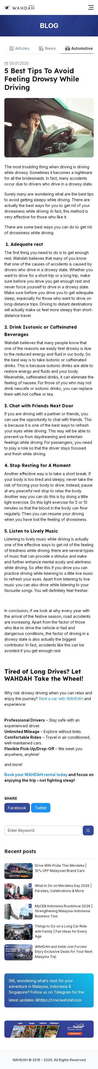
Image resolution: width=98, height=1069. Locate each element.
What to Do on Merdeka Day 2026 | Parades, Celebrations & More (63, 888)
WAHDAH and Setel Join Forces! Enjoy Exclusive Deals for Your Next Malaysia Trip (63, 952)
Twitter (41, 807)
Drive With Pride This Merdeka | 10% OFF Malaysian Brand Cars (61, 867)
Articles (22, 48)
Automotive (82, 48)
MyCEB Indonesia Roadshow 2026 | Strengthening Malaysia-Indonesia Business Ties (64, 911)
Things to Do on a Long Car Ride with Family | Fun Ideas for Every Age (61, 931)
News (50, 48)
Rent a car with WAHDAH (61, 698)
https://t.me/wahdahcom (60, 1000)
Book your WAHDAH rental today (36, 774)
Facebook (17, 807)
